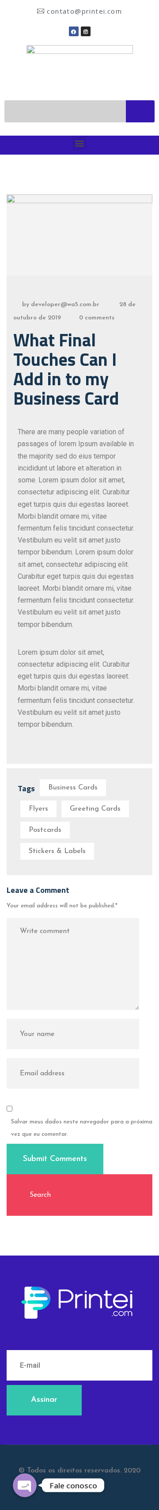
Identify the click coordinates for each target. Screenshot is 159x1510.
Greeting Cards (95, 808)
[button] (79, 143)
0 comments (96, 318)
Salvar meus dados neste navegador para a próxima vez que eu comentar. (81, 1128)
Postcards (45, 830)
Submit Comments (55, 1159)
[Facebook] (74, 31)
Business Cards (73, 787)
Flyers (38, 808)
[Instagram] (86, 31)
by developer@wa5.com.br (60, 304)
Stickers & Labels (57, 851)
